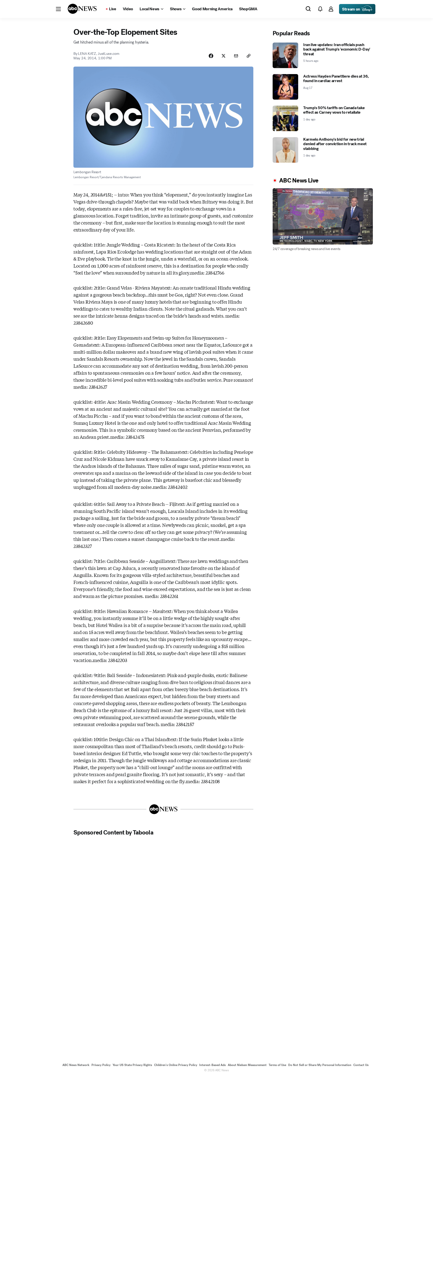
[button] (58, 9)
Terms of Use (277, 1065)
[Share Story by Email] (236, 56)
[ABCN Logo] (82, 9)
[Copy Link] (248, 56)
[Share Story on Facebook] (211, 56)
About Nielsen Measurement (247, 1065)
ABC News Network (75, 1065)
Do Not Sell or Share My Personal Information (319, 1065)
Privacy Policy (101, 1065)
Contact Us (361, 1065)
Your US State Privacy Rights (132, 1065)
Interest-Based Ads (212, 1065)
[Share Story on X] (223, 56)
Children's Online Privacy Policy (175, 1065)
